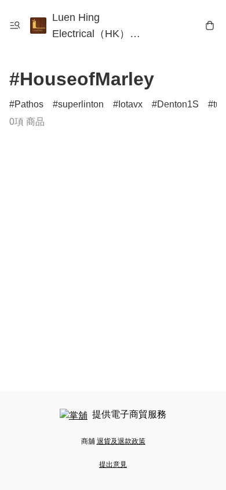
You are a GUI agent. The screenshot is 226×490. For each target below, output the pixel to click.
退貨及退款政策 (121, 441)
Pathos (28, 104)
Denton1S (178, 104)
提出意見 (113, 464)
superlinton (81, 104)
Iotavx (130, 104)
